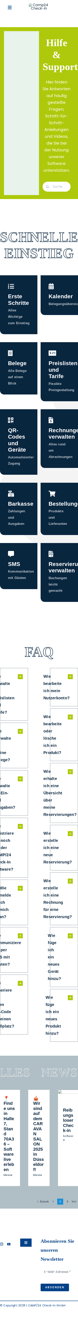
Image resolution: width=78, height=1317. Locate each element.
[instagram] (1, 1244)
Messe (8, 1175)
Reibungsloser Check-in (68, 1120)
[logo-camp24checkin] (39, 5)
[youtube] (8, 1244)
